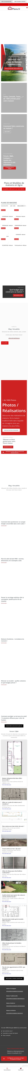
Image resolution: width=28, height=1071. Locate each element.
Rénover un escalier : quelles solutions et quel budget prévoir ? (13, 682)
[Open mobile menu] (1, 8)
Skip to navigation (6, 1)
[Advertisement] (14, 28)
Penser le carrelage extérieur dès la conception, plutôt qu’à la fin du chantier (12, 599)
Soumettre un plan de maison (10, 1033)
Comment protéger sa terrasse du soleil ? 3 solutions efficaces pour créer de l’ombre (14, 718)
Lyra (7, 236)
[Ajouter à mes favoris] (7, 213)
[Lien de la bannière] (14, 128)
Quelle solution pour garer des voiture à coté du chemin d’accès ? (13, 896)
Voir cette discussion (6, 784)
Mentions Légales (6, 1066)
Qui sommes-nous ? (8, 1031)
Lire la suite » (4, 525)
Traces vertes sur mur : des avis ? (11, 849)
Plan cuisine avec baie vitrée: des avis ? (13, 826)
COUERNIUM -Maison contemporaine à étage (7, 217)
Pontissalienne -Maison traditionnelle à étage (20, 246)
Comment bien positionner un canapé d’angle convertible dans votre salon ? (13, 523)
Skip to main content (19, 1)
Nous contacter (7, 1035)
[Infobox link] (14, 1050)
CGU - (21, 1064)
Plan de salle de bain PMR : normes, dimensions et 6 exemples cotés (12, 559)
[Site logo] (14, 8)
